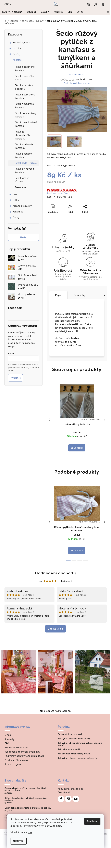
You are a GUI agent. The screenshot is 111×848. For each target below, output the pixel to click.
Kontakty (9, 739)
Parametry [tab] (80, 295)
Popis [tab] (58, 295)
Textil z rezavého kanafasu (24, 78)
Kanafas (17, 60)
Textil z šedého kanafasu (23, 155)
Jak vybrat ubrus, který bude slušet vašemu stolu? (80, 744)
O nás (7, 735)
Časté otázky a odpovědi (70, 734)
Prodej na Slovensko (16, 760)
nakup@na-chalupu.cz (70, 788)
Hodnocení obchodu (55, 573)
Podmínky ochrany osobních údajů (24, 756)
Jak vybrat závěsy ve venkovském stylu (78, 758)
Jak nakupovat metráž (69, 749)
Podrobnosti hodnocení (76, 83)
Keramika (18, 211)
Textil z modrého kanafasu (24, 106)
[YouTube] (75, 799)
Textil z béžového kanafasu (25, 68)
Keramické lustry (22, 206)
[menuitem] (12, 12)
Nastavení (18, 841)
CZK (6, 4)
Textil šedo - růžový (26, 163)
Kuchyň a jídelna (22, 42)
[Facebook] (61, 799)
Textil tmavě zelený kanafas (26, 124)
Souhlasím (92, 821)
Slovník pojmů (12, 764)
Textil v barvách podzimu (24, 87)
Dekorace (20, 187)
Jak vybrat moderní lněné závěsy (74, 739)
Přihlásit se (16, 378)
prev (49, 419)
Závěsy (17, 54)
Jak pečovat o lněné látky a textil (74, 754)
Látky (16, 200)
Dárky (16, 217)
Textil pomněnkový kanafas (26, 115)
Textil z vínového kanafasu (24, 170)
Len (15, 194)
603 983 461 (65, 792)
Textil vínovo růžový (22, 180)
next (104, 419)
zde (30, 832)
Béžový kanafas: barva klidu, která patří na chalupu (25, 799)
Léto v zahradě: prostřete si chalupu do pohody (27, 808)
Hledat (23, 237)
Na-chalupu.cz (77, 74)
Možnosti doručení (57, 193)
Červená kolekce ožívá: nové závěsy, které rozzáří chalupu (25, 789)
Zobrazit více (55, 628)
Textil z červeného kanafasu (25, 96)
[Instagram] (68, 799)
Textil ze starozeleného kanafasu (23, 135)
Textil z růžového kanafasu (24, 146)
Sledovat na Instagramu (57, 711)
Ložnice (17, 48)
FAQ (6, 743)
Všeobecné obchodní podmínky (22, 751)
